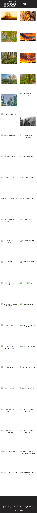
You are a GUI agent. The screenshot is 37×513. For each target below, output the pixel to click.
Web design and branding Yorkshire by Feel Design (19, 507)
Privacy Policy (19, 510)
